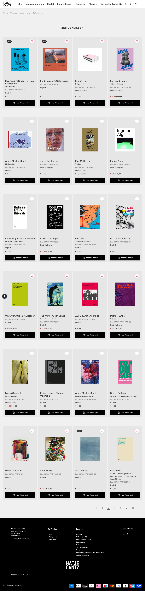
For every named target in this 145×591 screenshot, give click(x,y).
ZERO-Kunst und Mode (87, 315)
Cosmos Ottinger (49, 238)
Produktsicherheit (82, 547)
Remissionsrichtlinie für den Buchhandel (90, 552)
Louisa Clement (13, 393)
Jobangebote (52, 537)
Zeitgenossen (38, 13)
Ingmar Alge (116, 161)
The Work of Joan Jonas (52, 315)
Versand (79, 534)
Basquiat (79, 238)
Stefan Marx (81, 81)
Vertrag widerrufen (82, 555)
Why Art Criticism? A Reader (20, 315)
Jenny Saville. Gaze (50, 161)
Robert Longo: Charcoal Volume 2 (52, 394)
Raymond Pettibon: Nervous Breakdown (19, 82)
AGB (77, 545)
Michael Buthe (117, 315)
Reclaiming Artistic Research (20, 238)
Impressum (52, 539)
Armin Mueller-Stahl (15, 161)
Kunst (28, 13)
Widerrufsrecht (81, 537)
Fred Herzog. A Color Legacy (55, 81)
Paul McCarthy (82, 161)
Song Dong (46, 470)
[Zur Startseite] (10, 4)
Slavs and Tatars (118, 81)
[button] (4, 296)
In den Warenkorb (22, 103)
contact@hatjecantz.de (20, 539)
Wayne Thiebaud (13, 470)
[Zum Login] (131, 4)
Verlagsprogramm (17, 13)
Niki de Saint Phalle (120, 238)
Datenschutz (80, 542)
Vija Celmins (81, 470)
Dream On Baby (118, 393)
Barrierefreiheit (81, 550)
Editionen (80, 4)
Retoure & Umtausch (83, 539)
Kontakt (50, 534)
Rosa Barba (116, 470)
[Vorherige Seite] (90, 507)
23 (133, 508)
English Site (117, 4)
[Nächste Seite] (139, 507)
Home (5, 13)
